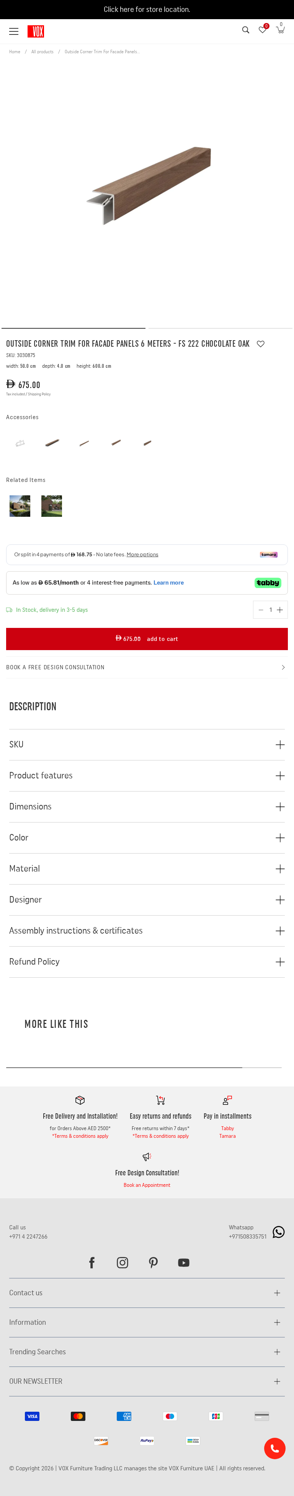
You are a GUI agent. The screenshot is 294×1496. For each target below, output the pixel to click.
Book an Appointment (147, 1185)
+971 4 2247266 (28, 1237)
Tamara (227, 1136)
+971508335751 (247, 1237)
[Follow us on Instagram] (122, 1263)
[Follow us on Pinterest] (153, 1263)
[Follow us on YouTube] (184, 1263)
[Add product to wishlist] (260, 344)
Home (14, 51)
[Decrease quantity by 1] (261, 609)
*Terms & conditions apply (80, 1136)
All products (42, 51)
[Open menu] (13, 31)
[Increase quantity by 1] (280, 609)
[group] (147, 191)
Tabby (227, 1128)
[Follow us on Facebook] (92, 1263)
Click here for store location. (147, 9)
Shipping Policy (39, 394)
